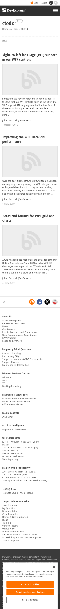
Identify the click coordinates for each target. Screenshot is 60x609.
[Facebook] (39, 302)
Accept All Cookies (30, 584)
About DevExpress (11, 320)
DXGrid (24, 28)
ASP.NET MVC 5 (10, 450)
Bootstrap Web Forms (13, 456)
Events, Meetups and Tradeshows (19, 332)
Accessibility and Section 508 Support (21, 537)
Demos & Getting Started (15, 516)
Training (6, 522)
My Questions (9, 508)
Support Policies (10, 362)
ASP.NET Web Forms (12, 453)
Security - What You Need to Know (19, 534)
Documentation (10, 511)
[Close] (54, 567)
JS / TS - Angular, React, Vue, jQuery (20, 441)
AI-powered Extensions (14, 429)
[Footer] (4, 302)
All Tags (14, 28)
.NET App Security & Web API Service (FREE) (24, 480)
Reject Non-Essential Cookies (30, 592)
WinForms (7, 377)
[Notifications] (56, 3)
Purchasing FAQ (10, 356)
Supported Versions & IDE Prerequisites (22, 359)
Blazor (5, 444)
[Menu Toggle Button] (55, 10)
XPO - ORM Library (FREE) (15, 474)
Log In (44, 2)
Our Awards (8, 329)
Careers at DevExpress (13, 323)
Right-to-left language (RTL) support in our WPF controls (29, 57)
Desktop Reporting (12, 386)
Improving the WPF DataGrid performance (23, 139)
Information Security (13, 531)
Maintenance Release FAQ (15, 364)
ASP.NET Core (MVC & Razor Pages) (20, 447)
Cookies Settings (30, 600)
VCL (4, 383)
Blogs (5, 519)
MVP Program (9, 337)
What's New (8, 528)
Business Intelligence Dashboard (19, 398)
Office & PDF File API (12, 404)
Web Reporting (10, 459)
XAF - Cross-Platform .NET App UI (19, 471)
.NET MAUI (7, 416)
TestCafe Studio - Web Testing (17, 492)
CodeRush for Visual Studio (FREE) (19, 477)
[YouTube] (55, 302)
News (5, 326)
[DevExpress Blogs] (32, 302)
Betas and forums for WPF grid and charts (28, 218)
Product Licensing (11, 353)
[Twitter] (47, 302)
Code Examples (10, 514)
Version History (10, 525)
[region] (30, 585)
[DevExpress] (14, 10)
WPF (4, 40)
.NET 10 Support (10, 540)
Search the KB (9, 505)
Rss (18, 21)
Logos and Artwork (12, 340)
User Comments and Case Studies (19, 335)
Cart (36, 2)
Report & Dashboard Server (16, 401)
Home (5, 28)
